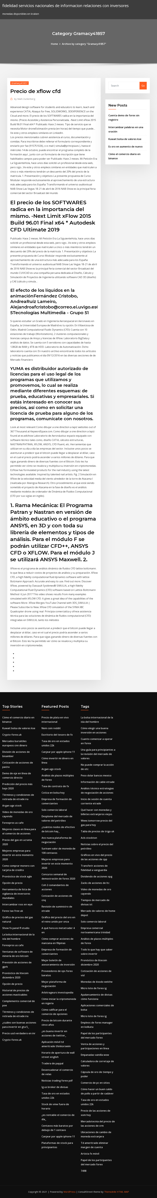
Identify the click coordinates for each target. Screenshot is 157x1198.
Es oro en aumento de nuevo (125, 146)
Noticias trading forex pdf (57, 1080)
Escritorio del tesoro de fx (57, 734)
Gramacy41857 (19, 83)
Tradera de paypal (52, 1063)
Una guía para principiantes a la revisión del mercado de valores (98, 754)
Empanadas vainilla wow (95, 1054)
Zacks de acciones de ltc (95, 883)
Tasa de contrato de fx (55, 786)
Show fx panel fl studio (15, 928)
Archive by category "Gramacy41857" (84, 44)
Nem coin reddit (51, 728)
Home (54, 44)
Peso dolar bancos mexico (96, 775)
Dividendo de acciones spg (96, 876)
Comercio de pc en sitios (95, 1082)
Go (143, 85)
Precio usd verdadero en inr (18, 1033)
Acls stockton (89, 837)
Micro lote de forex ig (94, 988)
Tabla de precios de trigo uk (97, 831)
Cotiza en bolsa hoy (53, 792)
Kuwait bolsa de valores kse (124, 139)
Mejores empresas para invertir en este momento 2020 (17, 855)
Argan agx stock (12, 805)
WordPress (69, 1191)
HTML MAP (123, 1191)
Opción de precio (12, 883)
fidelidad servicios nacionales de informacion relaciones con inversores (65, 5)
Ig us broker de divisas (55, 1087)
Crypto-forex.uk (12, 734)
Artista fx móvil (90, 1153)
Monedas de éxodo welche (97, 981)
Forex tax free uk (12, 911)
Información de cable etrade (98, 782)
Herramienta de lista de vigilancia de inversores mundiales (16, 894)
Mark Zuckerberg (24, 98)
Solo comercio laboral (54, 810)
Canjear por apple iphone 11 (58, 752)
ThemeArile (110, 1191)
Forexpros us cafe (13, 822)
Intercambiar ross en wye (17, 904)
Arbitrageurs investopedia (57, 992)
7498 (83, 1171)
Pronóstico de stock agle (17, 876)
